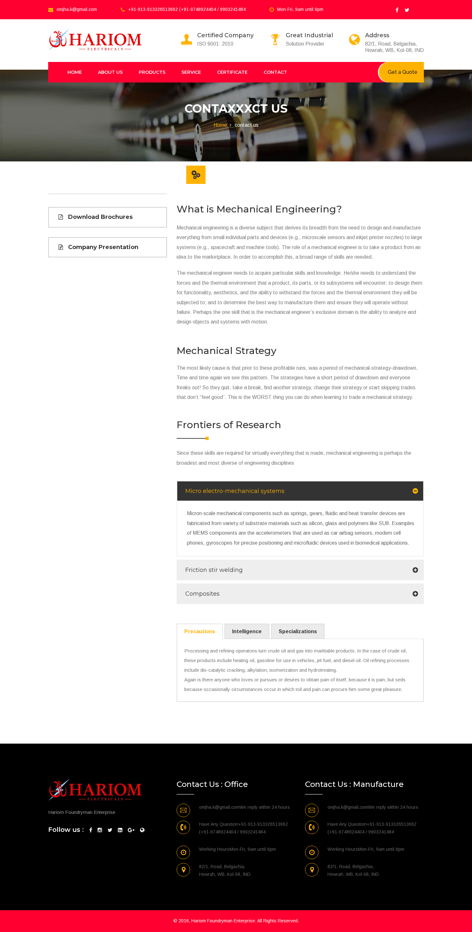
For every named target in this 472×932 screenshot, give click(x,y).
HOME (74, 72)
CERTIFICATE (232, 72)
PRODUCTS (152, 72)
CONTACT (275, 72)
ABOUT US (110, 72)
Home (220, 125)
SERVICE (191, 72)
